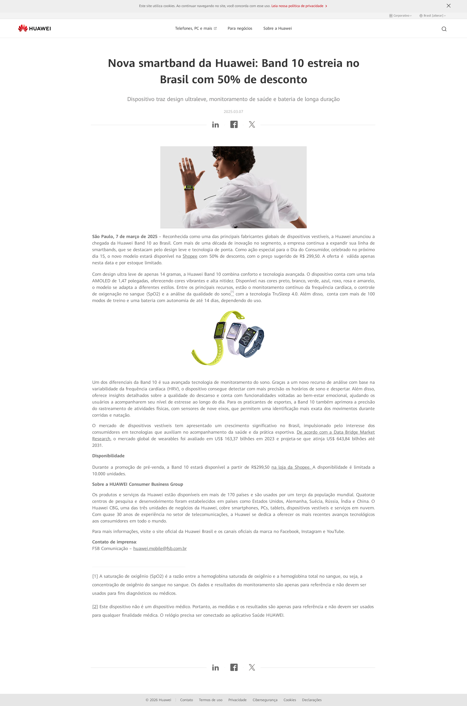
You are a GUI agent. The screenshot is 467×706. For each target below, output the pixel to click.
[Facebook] (234, 125)
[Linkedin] (215, 125)
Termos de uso (210, 700)
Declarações (312, 700)
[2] (95, 606)
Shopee (190, 256)
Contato (186, 700)
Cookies (290, 700)
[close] (448, 5)
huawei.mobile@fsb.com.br (160, 548)
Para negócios (240, 28)
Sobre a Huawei (277, 28)
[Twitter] (252, 125)
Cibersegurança (265, 700)
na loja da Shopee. (291, 467)
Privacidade (237, 700)
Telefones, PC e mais (194, 28)
